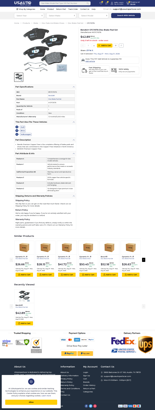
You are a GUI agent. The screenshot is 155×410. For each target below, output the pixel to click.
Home (42, 9)
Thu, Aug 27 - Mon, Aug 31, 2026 (106, 54)
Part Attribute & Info (24, 153)
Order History (89, 385)
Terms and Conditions (70, 388)
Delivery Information (69, 376)
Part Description (23, 140)
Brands (86, 382)
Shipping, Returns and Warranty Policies (34, 196)
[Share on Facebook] (87, 50)
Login (85, 372)
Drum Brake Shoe (84, 258)
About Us (64, 372)
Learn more (46, 396)
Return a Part (89, 388)
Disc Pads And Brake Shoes (53, 23)
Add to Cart (106, 45)
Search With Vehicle (126, 15)
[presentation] (11, 260)
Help (94, 9)
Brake (35, 23)
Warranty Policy (67, 385)
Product (50, 9)
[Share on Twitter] (92, 50)
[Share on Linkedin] (90, 50)
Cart (85, 379)
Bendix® (51, 95)
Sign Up (86, 376)
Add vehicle (90, 61)
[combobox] (29, 15)
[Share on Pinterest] (88, 50)
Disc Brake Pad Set (75, 23)
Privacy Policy (66, 379)
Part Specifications (24, 87)
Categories (88, 392)
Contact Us (84, 9)
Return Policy (66, 382)
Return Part (61, 9)
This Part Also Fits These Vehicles (31, 122)
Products (26, 23)
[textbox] (29, 15)
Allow (31, 402)
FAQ (62, 392)
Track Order (73, 9)
